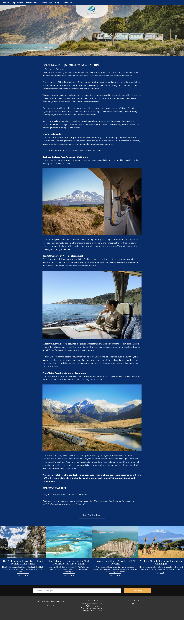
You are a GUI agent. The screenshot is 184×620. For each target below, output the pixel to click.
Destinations (31, 2)
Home (6, 2)
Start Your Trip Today (92, 515)
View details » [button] (23, 575)
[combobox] (77, 590)
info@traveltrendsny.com (93, 604)
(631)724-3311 (93, 606)
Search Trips (46, 2)
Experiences (17, 2)
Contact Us (67, 2)
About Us (50, 605)
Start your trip (137, 591)
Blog (57, 2)
